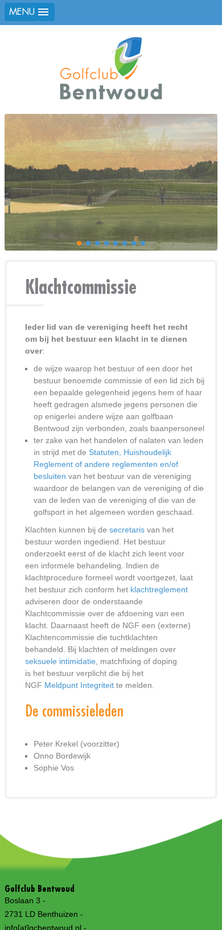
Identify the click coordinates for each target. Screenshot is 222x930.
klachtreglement (159, 589)
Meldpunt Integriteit (80, 685)
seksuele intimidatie (60, 661)
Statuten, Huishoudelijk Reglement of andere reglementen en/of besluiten (106, 464)
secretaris (127, 529)
